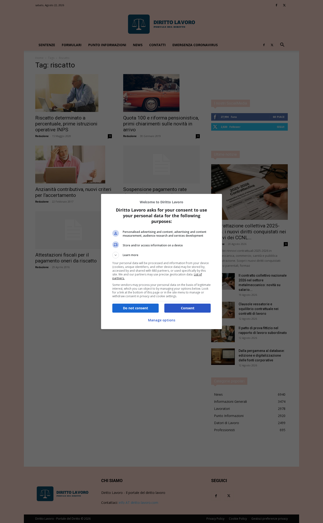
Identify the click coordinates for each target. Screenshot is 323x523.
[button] (161, 255)
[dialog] (161, 261)
